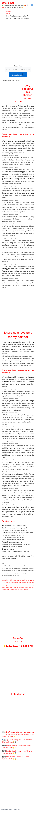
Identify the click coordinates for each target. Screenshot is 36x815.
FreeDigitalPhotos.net (9, 558)
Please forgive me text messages (13, 540)
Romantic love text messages (12, 542)
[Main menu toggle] (32, 5)
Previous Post (18, 638)
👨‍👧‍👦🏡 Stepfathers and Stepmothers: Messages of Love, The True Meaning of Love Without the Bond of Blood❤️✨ (18, 734)
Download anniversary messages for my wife (17, 532)
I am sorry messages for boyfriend (13, 535)
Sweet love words (8, 549)
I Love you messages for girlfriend (13, 537)
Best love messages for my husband (14, 530)
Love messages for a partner (12, 155)
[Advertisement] (18, 41)
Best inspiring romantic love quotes (14, 525)
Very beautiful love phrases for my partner (23, 93)
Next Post (18, 642)
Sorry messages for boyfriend (12, 547)
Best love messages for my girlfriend (14, 528)
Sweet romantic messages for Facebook (16, 551)
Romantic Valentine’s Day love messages (16, 544)
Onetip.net (8, 2)
